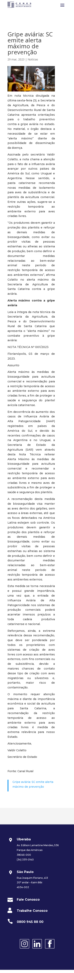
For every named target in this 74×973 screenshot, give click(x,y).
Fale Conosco (28, 899)
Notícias (33, 59)
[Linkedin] (37, 949)
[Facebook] (49, 949)
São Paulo (25, 872)
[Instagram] (24, 949)
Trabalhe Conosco (32, 911)
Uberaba (24, 839)
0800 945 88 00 (30, 922)
